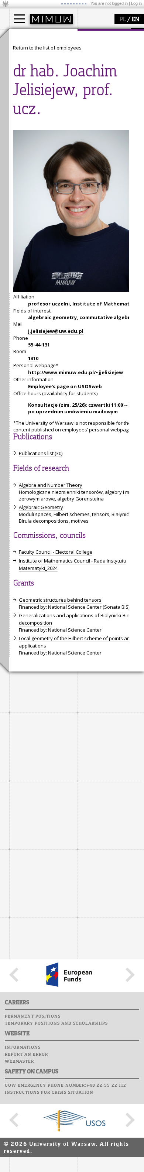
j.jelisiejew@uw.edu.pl (55, 331)
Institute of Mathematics (104, 303)
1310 (33, 358)
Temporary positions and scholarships (56, 1023)
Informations (23, 1047)
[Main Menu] (19, 19)
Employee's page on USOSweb (65, 386)
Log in (136, 3)
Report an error (26, 1054)
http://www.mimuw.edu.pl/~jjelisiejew (75, 372)
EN (135, 20)
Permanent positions (33, 1016)
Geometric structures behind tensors (60, 600)
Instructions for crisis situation (49, 1092)
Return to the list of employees (47, 47)
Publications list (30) (40, 453)
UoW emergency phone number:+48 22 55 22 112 (65, 1085)
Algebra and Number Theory (50, 485)
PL (123, 20)
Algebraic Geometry (41, 507)
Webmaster (19, 1061)
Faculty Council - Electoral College (55, 552)
